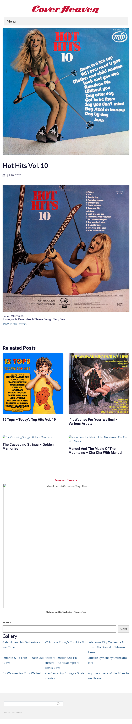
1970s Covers (17, 324)
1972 (6, 324)
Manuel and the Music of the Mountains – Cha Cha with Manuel (95, 451)
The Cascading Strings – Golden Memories (28, 446)
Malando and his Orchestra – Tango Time (66, 612)
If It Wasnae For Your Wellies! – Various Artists (93, 422)
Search (7, 622)
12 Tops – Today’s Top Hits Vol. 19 (29, 420)
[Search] (59, 703)
